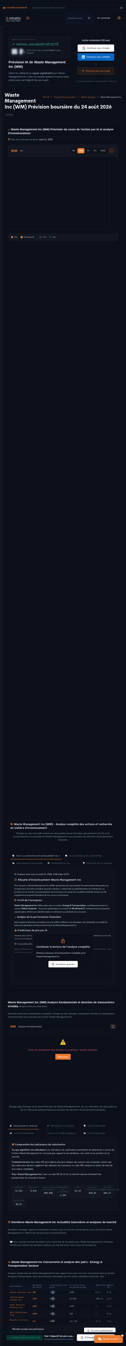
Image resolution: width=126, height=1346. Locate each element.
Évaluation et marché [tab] (25, 1126)
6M (81, 150)
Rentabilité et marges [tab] (62, 1126)
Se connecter (103, 18)
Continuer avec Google (98, 48)
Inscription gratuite (65, 964)
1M (73, 150)
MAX (103, 150)
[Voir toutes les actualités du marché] (121, 7)
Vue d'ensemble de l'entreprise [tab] (85, 856)
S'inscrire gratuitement (101, 1330)
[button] (108, 1339)
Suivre (9, 115)
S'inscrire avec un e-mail (98, 70)
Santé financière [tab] (96, 1126)
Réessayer (63, 1056)
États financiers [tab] (96, 1133)
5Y (95, 150)
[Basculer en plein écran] (113, 1026)
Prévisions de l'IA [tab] (60, 863)
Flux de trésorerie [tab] (23, 1133)
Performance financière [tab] (29, 863)
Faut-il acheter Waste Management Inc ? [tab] (38, 856)
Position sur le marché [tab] (99, 863)
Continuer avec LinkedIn (98, 56)
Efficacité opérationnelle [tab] (62, 1133)
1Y (88, 150)
